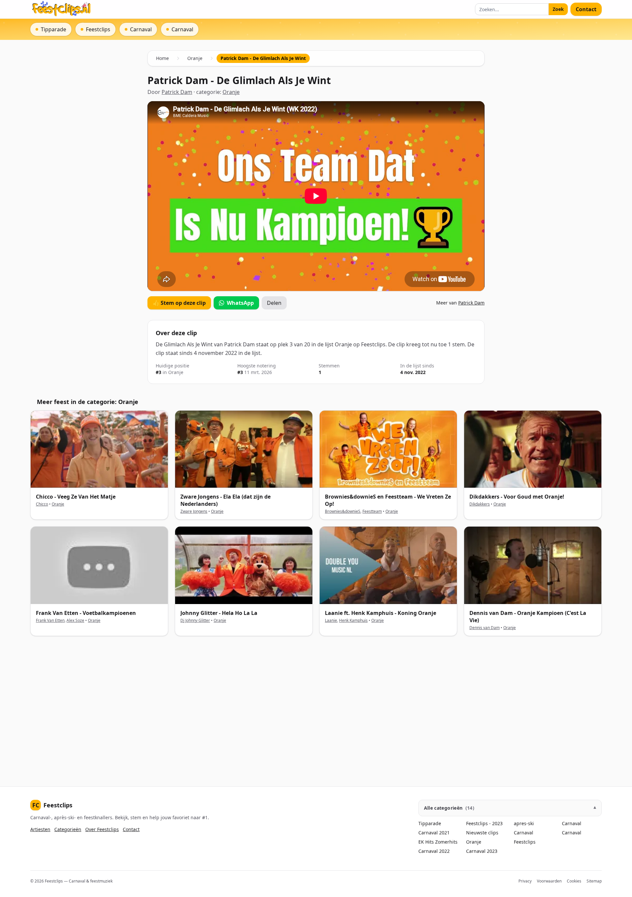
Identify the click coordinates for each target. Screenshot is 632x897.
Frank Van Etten (50, 620)
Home (162, 58)
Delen (274, 302)
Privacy (525, 881)
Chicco (42, 504)
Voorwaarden (549, 881)
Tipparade (429, 823)
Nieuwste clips (482, 832)
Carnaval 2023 (481, 851)
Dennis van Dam (484, 627)
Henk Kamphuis (353, 620)
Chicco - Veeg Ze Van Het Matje (76, 496)
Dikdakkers (479, 504)
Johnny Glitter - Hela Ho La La (218, 613)
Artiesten (40, 829)
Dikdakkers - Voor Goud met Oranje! (516, 496)
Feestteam (372, 511)
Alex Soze (75, 620)
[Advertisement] (227, 706)
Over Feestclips (102, 829)
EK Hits (426, 842)
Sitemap (594, 881)
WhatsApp (240, 302)
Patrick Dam (177, 92)
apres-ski (524, 823)
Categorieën (67, 829)
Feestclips (52, 805)
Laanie (331, 620)
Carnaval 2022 (434, 851)
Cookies (574, 881)
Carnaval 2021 (434, 832)
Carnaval (523, 832)
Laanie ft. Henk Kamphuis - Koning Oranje (380, 613)
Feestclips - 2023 (484, 823)
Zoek (558, 9)
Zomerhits (446, 842)
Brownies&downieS (342, 511)
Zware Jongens (193, 511)
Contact (586, 9)
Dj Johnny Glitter (195, 620)
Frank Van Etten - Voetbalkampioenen (86, 613)
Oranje (194, 58)
